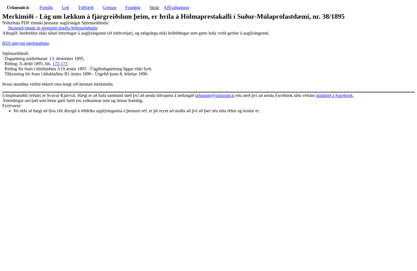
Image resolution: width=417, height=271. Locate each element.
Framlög (132, 7)
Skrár (154, 7)
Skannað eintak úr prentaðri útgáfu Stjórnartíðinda (52, 28)
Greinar (109, 7)
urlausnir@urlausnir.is (214, 95)
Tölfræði (86, 7)
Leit (65, 7)
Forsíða (46, 7)
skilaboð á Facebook (334, 95)
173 (64, 63)
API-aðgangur (176, 7)
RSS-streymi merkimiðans (25, 43)
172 (55, 63)
